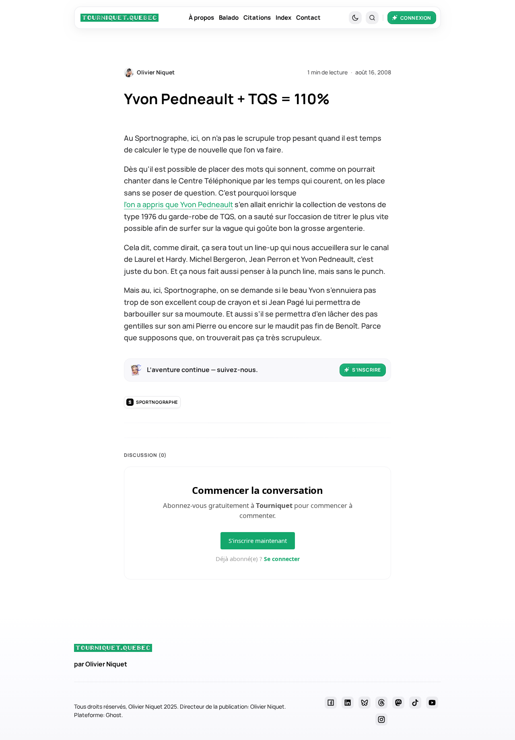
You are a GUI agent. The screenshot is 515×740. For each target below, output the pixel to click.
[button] (372, 17)
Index (283, 17)
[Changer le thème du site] (355, 17)
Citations (257, 17)
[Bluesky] (364, 703)
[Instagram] (381, 719)
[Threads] (381, 703)
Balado (229, 17)
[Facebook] (331, 703)
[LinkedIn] (348, 703)
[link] (119, 18)
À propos (201, 17)
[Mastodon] (398, 703)
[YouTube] (432, 703)
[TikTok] (415, 703)
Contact (308, 17)
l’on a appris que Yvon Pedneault (178, 204)
